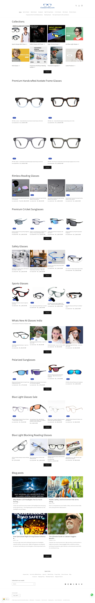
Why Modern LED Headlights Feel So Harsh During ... (27, 501)
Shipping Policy (41, 576)
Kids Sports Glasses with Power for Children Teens (74, 306)
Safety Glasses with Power (36, 44)
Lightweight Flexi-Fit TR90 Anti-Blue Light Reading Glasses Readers (73, 458)
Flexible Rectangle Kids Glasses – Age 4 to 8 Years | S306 (74, 346)
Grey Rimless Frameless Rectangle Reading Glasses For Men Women (56, 199)
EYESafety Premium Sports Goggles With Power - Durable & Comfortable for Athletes (56, 304)
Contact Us (34, 576)
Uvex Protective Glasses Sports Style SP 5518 (74, 268)
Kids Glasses (15, 65)
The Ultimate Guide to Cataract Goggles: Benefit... (62, 537)
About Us (44, 574)
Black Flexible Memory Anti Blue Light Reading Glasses (37, 458)
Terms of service (64, 574)
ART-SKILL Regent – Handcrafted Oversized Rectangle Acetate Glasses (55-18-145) (27, 161)
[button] (76, 5)
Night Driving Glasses (53, 44)
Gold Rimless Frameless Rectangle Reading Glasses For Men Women (38, 199)
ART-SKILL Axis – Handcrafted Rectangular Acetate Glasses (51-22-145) (61, 120)
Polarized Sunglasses (53, 65)
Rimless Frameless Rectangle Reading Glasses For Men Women (20, 199)
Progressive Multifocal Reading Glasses (38, 66)
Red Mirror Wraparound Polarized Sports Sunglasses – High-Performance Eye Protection (55, 375)
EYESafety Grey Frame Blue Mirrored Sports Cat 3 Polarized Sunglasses (38, 383)
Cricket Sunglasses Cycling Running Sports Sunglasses (74, 232)
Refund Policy (50, 574)
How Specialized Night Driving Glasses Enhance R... (29, 537)
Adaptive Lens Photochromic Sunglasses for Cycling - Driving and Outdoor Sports (38, 232)
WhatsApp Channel (50, 576)
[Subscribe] (33, 584)
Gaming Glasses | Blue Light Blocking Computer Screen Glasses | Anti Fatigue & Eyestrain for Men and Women (37, 420)
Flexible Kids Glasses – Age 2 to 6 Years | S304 (56, 345)
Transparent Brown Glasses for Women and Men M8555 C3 (74, 420)
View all (47, 71)
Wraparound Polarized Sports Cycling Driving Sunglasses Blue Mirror (20, 383)
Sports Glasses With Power (19, 44)
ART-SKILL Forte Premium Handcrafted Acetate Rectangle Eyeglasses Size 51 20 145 (63, 161)
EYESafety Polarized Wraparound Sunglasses (74, 382)
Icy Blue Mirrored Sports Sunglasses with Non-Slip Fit (55, 232)
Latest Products (70, 65)
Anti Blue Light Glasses (72, 44)
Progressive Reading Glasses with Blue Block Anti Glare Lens (56, 457)
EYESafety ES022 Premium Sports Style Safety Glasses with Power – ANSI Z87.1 (37, 269)
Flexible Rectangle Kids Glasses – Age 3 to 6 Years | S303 (38, 342)
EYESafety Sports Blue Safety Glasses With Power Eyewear (56, 266)
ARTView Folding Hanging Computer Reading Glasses (20, 458)
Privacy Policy (57, 574)
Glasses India (25, 574)
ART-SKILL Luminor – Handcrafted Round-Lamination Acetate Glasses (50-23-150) (27, 120)
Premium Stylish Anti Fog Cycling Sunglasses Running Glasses (20, 232)
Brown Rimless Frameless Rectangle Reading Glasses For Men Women (74, 199)
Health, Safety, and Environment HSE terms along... (64, 501)
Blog (70, 574)
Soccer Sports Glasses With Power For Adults (38, 305)
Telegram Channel (59, 576)
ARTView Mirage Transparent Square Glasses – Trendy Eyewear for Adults (20, 420)
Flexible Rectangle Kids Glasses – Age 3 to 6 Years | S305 (20, 346)
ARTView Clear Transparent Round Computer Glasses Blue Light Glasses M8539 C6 (56, 420)
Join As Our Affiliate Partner (35, 574)
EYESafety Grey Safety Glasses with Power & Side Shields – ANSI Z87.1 (20, 269)
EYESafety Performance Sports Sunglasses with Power (20, 303)
